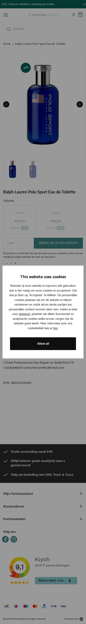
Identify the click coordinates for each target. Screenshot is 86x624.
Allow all (43, 343)
